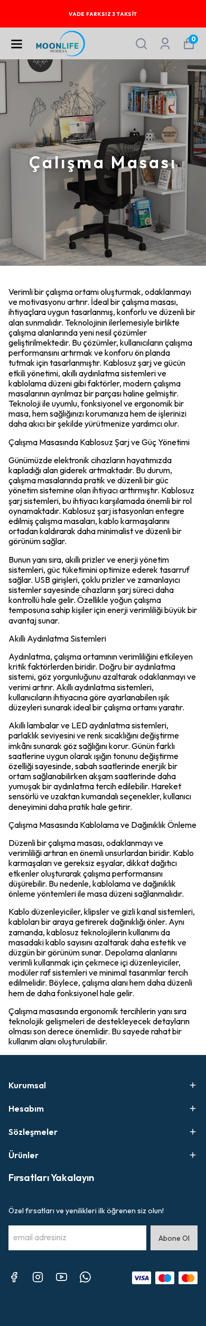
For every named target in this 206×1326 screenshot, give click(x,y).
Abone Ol (174, 1238)
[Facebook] (14, 1277)
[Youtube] (61, 1277)
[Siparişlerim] (165, 43)
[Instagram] (37, 1277)
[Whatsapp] (85, 1277)
